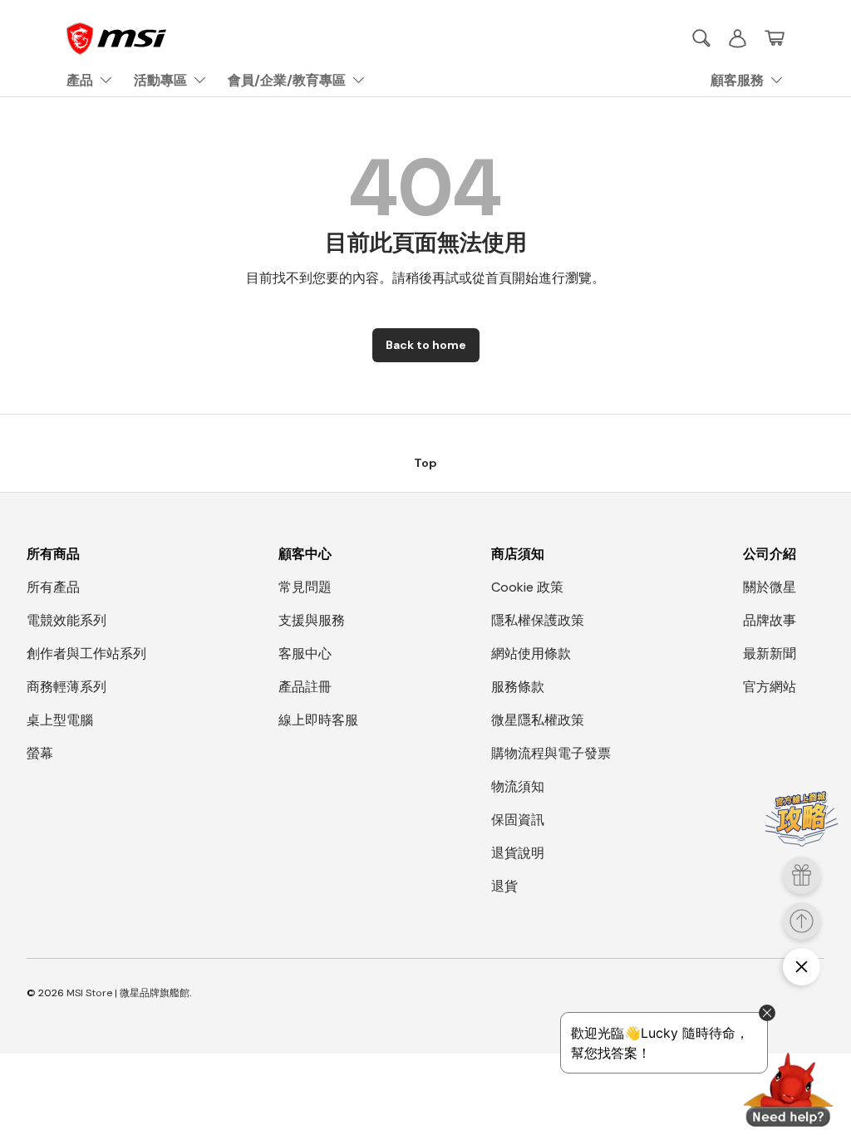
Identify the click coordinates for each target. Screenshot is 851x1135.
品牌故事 (769, 620)
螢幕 (40, 753)
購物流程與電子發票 (551, 753)
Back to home (426, 344)
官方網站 (769, 686)
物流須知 (517, 786)
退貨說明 (517, 853)
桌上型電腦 (60, 720)
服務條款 (517, 686)
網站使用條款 (531, 653)
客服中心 (305, 653)
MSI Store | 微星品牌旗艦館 (127, 993)
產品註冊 (305, 686)
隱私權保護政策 (537, 620)
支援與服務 (311, 620)
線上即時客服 (318, 720)
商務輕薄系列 (66, 686)
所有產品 (53, 587)
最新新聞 (769, 653)
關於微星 (769, 587)
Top (425, 462)
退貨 (504, 886)
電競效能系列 (66, 620)
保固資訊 (517, 819)
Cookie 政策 (527, 587)
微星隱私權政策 (537, 720)
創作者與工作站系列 (86, 653)
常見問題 (305, 587)
